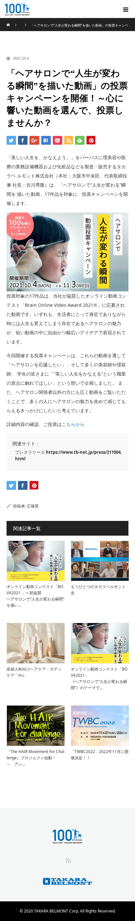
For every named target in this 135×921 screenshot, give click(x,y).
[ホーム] (9, 20)
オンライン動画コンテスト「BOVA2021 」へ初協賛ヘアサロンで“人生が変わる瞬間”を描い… (35, 596)
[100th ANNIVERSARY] (57, 9)
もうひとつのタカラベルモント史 (98, 590)
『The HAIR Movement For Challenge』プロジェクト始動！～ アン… (35, 758)
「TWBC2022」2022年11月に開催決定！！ (99, 755)
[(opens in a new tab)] (36, 725)
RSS (67, 859)
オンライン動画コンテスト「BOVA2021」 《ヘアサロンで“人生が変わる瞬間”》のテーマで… (99, 678)
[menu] (126, 9)
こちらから (73, 424)
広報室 (33, 506)
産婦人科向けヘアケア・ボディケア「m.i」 (34, 672)
